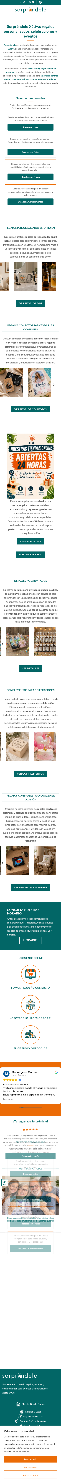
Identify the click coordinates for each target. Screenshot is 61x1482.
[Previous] (3, 278)
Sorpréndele (9, 1384)
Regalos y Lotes (30, 127)
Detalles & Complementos (30, 201)
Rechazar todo (30, 1475)
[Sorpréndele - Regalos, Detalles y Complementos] (30, 10)
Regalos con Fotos (30, 152)
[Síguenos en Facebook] (21, 2)
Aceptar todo (30, 1459)
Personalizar (30, 1467)
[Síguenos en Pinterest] (30, 2)
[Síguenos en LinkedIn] (33, 2)
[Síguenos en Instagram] (24, 2)
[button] (4, 10)
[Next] (53, 278)
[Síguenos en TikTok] (27, 2)
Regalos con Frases (30, 177)
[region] (30, 1454)
